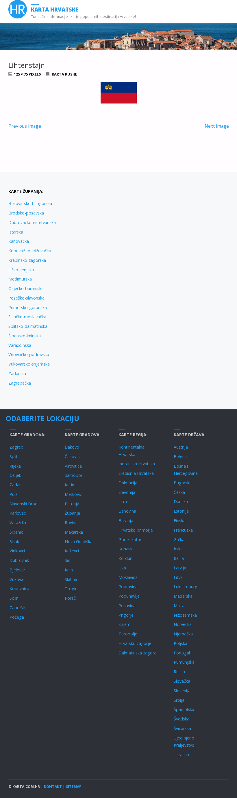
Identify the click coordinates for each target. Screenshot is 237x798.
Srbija (179, 700)
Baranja (125, 520)
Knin (69, 570)
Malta (179, 605)
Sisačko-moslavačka (27, 316)
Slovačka (182, 681)
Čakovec (73, 456)
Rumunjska (184, 662)
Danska (181, 501)
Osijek (15, 475)
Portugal (182, 653)
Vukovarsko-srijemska (29, 364)
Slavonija (126, 492)
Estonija (181, 511)
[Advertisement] (173, 226)
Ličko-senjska (21, 269)
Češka (179, 492)
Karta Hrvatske (54, 9)
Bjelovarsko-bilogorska (30, 203)
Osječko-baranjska (26, 288)
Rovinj (70, 522)
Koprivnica (19, 588)
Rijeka (15, 466)
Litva (178, 577)
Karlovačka (18, 241)
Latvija (180, 568)
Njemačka (183, 634)
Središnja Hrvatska (136, 473)
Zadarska (17, 373)
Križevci (72, 551)
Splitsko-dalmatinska (27, 326)
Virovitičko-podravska (28, 354)
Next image (217, 126)
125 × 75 (21, 74)
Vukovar (17, 579)
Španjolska (184, 709)
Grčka (179, 539)
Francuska (183, 530)
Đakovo (72, 447)
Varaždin (18, 522)
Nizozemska (185, 615)
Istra (122, 501)
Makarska (74, 532)
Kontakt (53, 786)
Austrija (181, 447)
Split (14, 456)
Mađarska (183, 596)
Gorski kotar (129, 539)
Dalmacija (127, 482)
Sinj (68, 560)
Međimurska (20, 279)
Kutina (71, 485)
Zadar (15, 485)
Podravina (128, 586)
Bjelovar (17, 570)
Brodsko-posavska (26, 213)
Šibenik (16, 532)
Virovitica (73, 466)
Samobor (73, 475)
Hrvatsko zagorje (134, 643)
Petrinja (72, 504)
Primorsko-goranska (27, 307)
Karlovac (18, 513)
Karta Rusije (64, 74)
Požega (17, 617)
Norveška (183, 624)
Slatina (71, 579)
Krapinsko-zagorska (27, 260)
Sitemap (74, 786)
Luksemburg (185, 586)
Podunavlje (129, 596)
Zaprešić (18, 607)
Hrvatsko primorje (135, 530)
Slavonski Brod (24, 504)
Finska (180, 520)
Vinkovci (17, 551)
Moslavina (128, 577)
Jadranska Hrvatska (136, 463)
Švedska (181, 719)
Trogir (71, 588)
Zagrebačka (19, 383)
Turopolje (127, 634)
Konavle (126, 549)
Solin (14, 598)
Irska (178, 549)
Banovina (127, 511)
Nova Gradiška (78, 541)
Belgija (180, 456)
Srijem (124, 624)
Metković (73, 494)
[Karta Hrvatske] (17, 9)
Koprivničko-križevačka (29, 250)
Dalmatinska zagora (137, 653)
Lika (122, 568)
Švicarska (182, 728)
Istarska (15, 232)
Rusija (179, 671)
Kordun (125, 558)
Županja (72, 513)
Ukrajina (181, 754)
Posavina (127, 605)
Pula (14, 494)
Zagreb (16, 447)
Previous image (24, 126)
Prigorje (126, 615)
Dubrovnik (19, 560)
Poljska (180, 643)
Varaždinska (19, 345)
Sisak (14, 541)
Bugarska (183, 482)
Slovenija (182, 690)
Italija (179, 558)
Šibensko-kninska (24, 335)
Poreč (70, 598)
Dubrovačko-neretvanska (32, 222)
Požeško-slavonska (26, 298)
